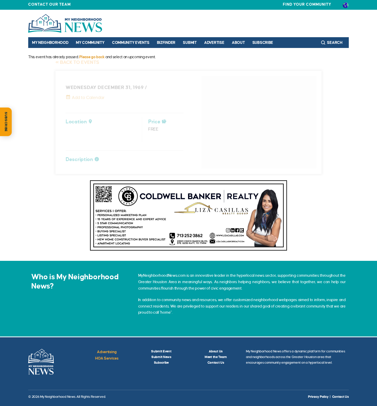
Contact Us (215, 362)
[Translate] (345, 4)
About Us (216, 351)
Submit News (161, 357)
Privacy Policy (318, 397)
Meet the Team (216, 357)
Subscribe (262, 43)
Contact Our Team (49, 4)
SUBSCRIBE (6, 122)
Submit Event (161, 351)
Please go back (92, 57)
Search (334, 43)
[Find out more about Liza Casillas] (188, 215)
